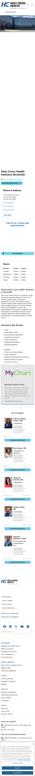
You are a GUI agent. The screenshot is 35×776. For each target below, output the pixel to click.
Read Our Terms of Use (24, 759)
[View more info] (8, 428)
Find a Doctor (6, 597)
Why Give (4, 708)
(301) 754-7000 (8, 729)
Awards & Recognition (8, 692)
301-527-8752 (9, 210)
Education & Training (8, 681)
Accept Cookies (17, 772)
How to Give (5, 711)
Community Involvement (9, 695)
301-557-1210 (9, 206)
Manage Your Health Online (10, 646)
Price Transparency (7, 654)
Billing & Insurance (7, 649)
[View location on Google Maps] (17, 240)
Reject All (17, 768)
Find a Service (7, 604)
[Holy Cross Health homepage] (13, 8)
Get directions (9, 202)
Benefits (4, 684)
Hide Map (7, 215)
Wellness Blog (6, 668)
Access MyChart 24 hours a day (13, 401)
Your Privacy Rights (17, 763)
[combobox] (17, 631)
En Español (5, 700)
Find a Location (7, 600)
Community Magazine (8, 671)
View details (28, 436)
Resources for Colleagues (10, 617)
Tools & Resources (8, 608)
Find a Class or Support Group (11, 665)
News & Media (6, 698)
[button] (32, 4)
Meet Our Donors (7, 714)
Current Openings (7, 678)
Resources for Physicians (9, 613)
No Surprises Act (6, 657)
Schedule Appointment (10, 183)
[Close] (33, 744)
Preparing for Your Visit (9, 651)
